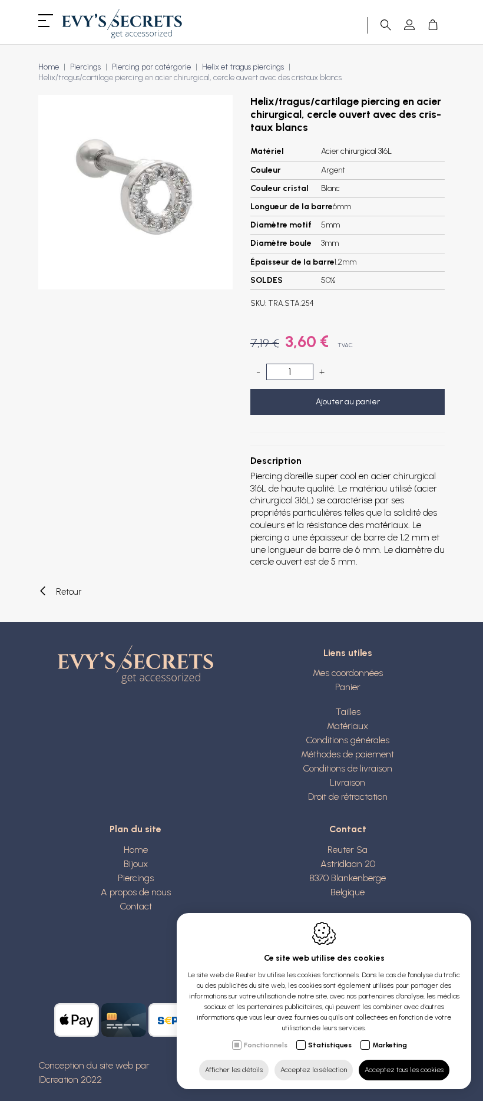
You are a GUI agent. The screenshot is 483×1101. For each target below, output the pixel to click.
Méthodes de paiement (347, 754)
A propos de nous (136, 892)
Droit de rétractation (348, 796)
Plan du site (135, 829)
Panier (347, 687)
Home (48, 67)
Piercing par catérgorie (151, 67)
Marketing (389, 1045)
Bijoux (136, 863)
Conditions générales (347, 740)
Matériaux (347, 725)
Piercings (85, 67)
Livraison (347, 782)
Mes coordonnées (348, 672)
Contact (136, 906)
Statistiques (330, 1045)
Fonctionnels (265, 1045)
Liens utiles (347, 652)
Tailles (347, 711)
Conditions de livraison (347, 768)
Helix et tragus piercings (243, 67)
